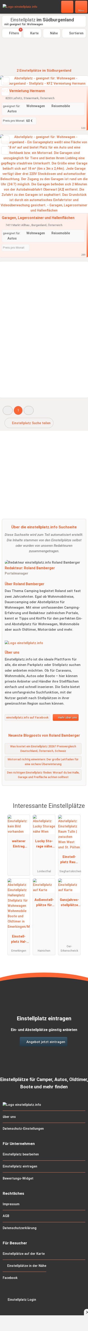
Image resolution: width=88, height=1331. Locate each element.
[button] (8, 410)
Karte (34, 33)
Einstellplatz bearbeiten (21, 1154)
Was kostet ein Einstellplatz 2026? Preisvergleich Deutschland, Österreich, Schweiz (43, 749)
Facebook (10, 1278)
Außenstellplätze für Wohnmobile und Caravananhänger (44, 903)
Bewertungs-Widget (18, 1178)
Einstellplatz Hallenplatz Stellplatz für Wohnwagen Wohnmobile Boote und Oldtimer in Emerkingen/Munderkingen (19, 940)
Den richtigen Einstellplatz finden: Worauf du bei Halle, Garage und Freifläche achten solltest (43, 775)
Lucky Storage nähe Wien (44, 844)
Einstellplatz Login (21, 1300)
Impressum (11, 1204)
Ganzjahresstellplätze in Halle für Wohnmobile (69, 903)
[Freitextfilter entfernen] (67, 6)
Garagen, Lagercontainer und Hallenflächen (38, 218)
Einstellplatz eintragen (20, 1166)
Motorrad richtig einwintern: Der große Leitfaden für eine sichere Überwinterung (43, 762)
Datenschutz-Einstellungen (23, 1129)
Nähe (53, 33)
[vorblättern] (76, 173)
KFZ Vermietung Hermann (23, 91)
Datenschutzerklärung (20, 1228)
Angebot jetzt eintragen (45, 1042)
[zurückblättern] (11, 173)
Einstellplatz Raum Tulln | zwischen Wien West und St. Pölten (69, 860)
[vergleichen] (5, 92)
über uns (9, 1117)
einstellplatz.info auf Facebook (27, 717)
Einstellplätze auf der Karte (24, 1254)
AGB (6, 1216)
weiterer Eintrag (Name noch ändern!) (18, 844)
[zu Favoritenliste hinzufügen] (5, 81)
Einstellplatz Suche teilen (31, 423)
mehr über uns (67, 717)
